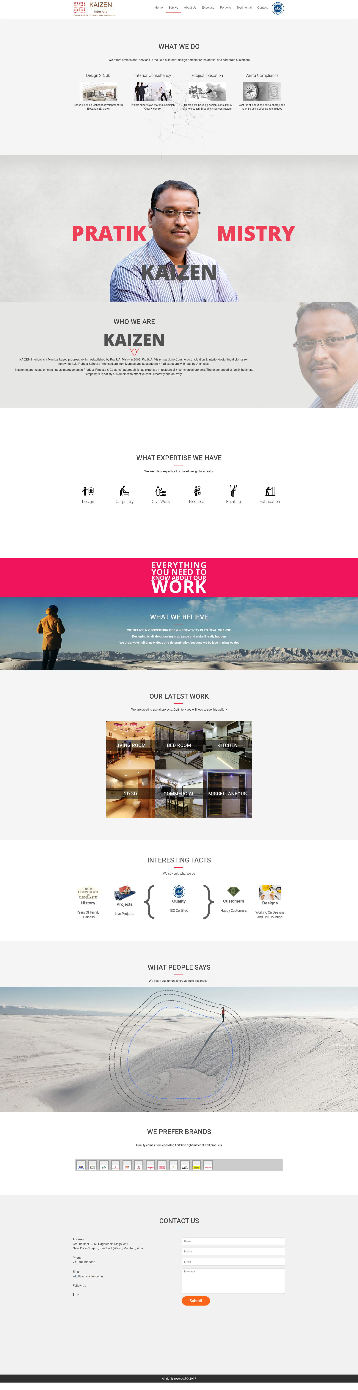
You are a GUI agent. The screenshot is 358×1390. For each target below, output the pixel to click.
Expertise (208, 7)
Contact (262, 7)
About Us (190, 7)
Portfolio (225, 7)
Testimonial (244, 7)
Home (159, 7)
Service (173, 7)
